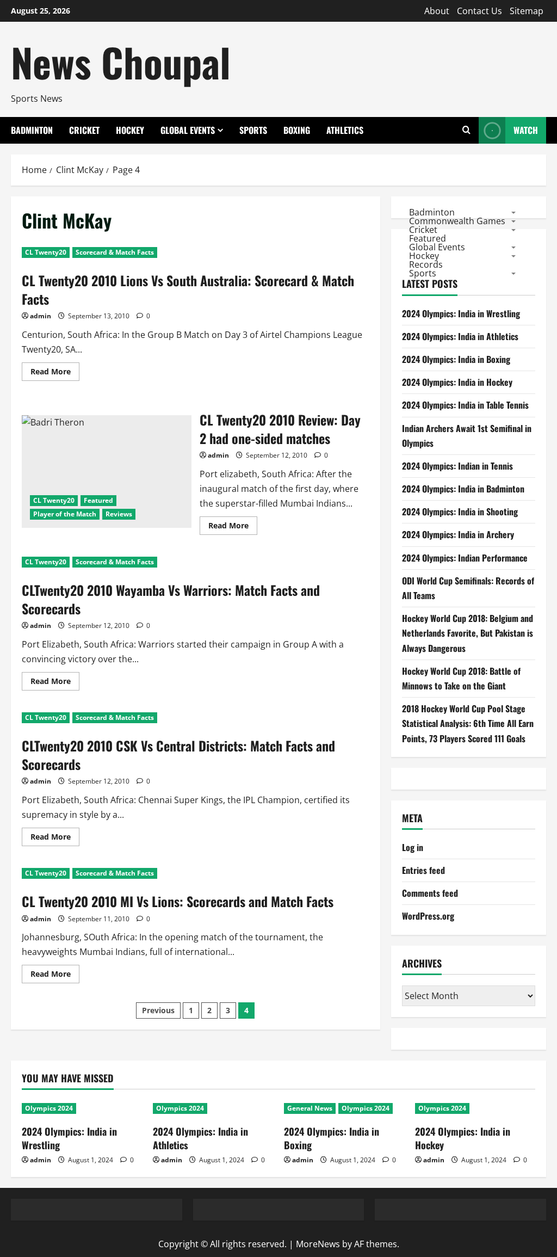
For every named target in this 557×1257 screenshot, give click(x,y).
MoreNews (318, 1244)
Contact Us (479, 11)
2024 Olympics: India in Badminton (463, 488)
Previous (158, 1010)
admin (40, 316)
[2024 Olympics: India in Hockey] (475, 1108)
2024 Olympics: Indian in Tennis (457, 465)
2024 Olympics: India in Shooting (460, 511)
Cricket (84, 130)
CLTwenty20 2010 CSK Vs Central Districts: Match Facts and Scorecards (178, 755)
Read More (54, 373)
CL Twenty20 (45, 252)
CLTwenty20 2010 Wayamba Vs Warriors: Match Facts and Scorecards (171, 599)
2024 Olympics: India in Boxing (456, 359)
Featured (98, 500)
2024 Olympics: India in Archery (458, 534)
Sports (253, 130)
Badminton (32, 130)
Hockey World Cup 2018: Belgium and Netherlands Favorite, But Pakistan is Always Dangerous (467, 633)
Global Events (187, 130)
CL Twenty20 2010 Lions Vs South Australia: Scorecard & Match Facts (188, 289)
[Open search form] (466, 130)
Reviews (119, 514)
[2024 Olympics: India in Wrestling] (82, 1108)
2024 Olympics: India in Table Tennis (465, 404)
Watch (525, 130)
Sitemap (526, 11)
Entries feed (423, 870)
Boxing (296, 130)
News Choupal (121, 62)
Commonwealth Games (457, 220)
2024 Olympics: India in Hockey (457, 382)
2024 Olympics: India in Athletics (460, 336)
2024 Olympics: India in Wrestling (461, 313)
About (436, 11)
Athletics (344, 130)
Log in (412, 847)
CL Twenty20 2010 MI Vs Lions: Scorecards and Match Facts (177, 901)
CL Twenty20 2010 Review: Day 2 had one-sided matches (106, 471)
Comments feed (430, 892)
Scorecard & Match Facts (115, 252)
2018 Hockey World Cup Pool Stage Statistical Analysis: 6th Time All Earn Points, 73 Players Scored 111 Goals (468, 723)
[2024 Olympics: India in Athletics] (213, 1108)
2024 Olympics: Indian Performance (465, 557)
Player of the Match (64, 514)
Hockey (130, 130)
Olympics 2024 (49, 1108)
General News (309, 1108)
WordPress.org (428, 915)
